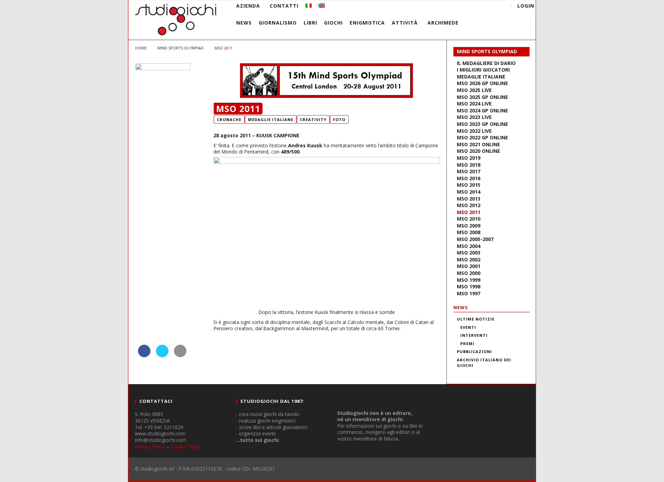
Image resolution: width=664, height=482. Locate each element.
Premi (467, 343)
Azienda (248, 5)
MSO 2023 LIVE (474, 117)
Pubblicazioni (474, 351)
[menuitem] (308, 5)
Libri (310, 22)
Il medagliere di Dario (486, 63)
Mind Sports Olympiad (487, 51)
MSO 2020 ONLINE (478, 151)
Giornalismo (278, 22)
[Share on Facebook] (144, 355)
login (525, 5)
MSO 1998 (468, 286)
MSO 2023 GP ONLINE (482, 124)
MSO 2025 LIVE (474, 90)
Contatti (284, 5)
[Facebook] (445, 6)
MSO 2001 (468, 266)
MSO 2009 (468, 225)
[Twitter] (470, 6)
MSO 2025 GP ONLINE (482, 97)
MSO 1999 (468, 280)
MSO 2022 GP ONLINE (482, 137)
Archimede (443, 22)
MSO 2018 (468, 164)
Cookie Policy (186, 446)
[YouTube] (457, 6)
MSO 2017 (468, 171)
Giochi (333, 22)
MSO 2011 (468, 212)
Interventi (474, 335)
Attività (405, 22)
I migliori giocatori (483, 69)
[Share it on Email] (180, 355)
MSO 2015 (468, 185)
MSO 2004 (468, 246)
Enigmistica (367, 22)
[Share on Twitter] (162, 355)
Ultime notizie (476, 319)
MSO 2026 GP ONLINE (482, 83)
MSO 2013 (468, 198)
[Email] (483, 6)
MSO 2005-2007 (475, 239)
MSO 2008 (468, 232)
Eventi (468, 327)
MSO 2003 (468, 252)
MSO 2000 (468, 273)
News (244, 22)
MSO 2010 (468, 218)
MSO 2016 (468, 178)
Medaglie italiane (481, 76)
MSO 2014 (468, 191)
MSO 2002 (468, 259)
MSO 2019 (468, 158)
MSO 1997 (468, 293)
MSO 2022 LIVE (474, 131)
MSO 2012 (468, 205)
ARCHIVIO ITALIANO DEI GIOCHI (484, 362)
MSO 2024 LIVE (474, 103)
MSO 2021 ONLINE (478, 144)
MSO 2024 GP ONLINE (482, 110)
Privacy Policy (150, 446)
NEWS (460, 307)
